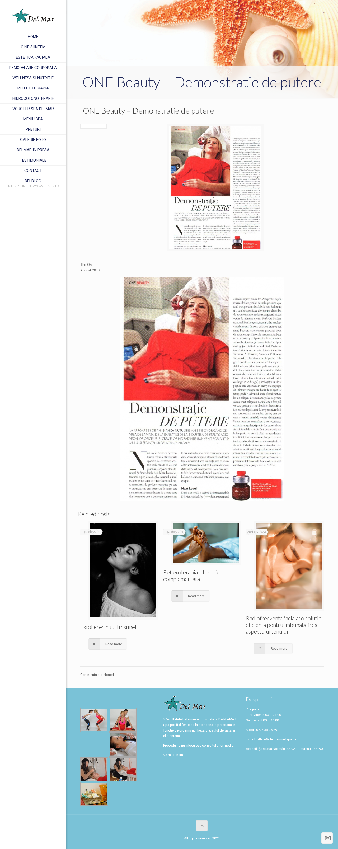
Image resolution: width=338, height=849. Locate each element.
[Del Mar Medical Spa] (33, 16)
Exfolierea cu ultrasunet (108, 627)
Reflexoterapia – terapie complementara (191, 575)
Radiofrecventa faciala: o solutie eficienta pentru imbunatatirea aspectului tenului (283, 625)
